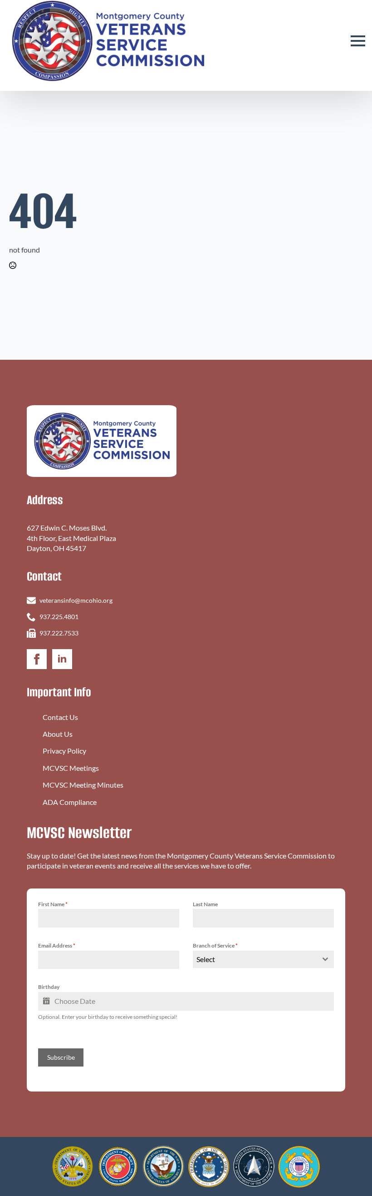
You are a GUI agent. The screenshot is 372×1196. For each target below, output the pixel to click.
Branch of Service (215, 945)
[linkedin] (62, 659)
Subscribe (61, 1057)
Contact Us (60, 717)
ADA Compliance (70, 802)
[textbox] (255, 959)
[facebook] (37, 659)
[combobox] (263, 959)
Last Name (205, 904)
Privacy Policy (64, 750)
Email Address (56, 945)
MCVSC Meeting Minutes (83, 784)
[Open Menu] (358, 41)
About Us (58, 734)
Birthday (48, 986)
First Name (53, 904)
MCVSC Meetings (71, 768)
